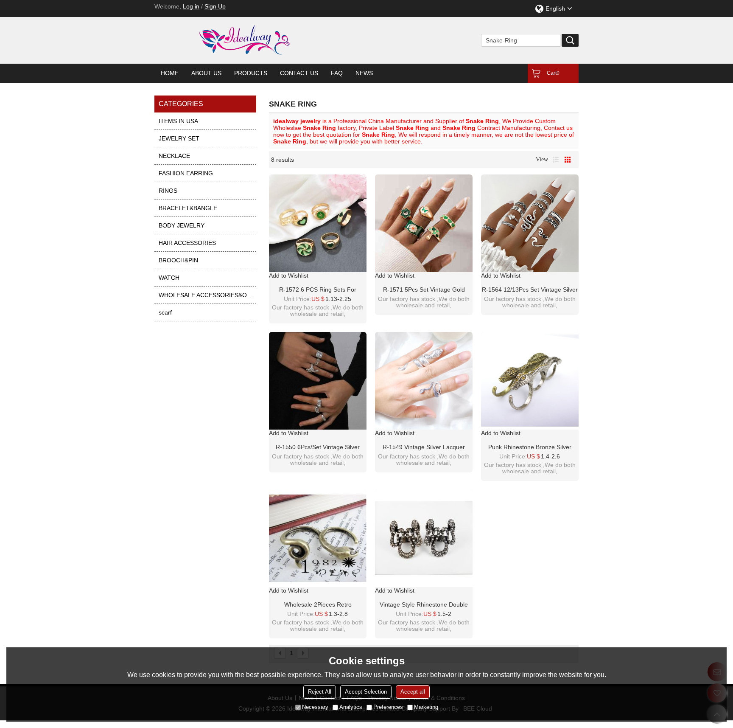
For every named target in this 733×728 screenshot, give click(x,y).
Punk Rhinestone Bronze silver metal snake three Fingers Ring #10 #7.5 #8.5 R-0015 (530, 447)
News (364, 73)
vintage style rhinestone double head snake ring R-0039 (424, 605)
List (555, 159)
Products (250, 73)
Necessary (315, 707)
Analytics (350, 707)
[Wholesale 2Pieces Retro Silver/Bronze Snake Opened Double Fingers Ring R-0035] (317, 538)
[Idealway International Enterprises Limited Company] (277, 40)
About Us (206, 73)
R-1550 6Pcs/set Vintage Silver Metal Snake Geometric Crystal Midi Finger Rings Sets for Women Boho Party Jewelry (317, 447)
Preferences (388, 707)
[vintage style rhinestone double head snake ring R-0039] (424, 538)
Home (170, 73)
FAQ (337, 73)
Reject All (319, 692)
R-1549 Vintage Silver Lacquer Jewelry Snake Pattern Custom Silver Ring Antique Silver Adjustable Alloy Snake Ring (424, 447)
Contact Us (299, 73)
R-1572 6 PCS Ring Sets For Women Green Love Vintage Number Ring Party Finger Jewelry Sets (317, 290)
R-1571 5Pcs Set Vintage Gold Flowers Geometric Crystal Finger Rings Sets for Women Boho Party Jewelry (424, 290)
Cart (553, 73)
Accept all (412, 692)
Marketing (426, 707)
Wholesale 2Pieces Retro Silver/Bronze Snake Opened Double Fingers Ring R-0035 (318, 605)
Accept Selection (366, 692)
